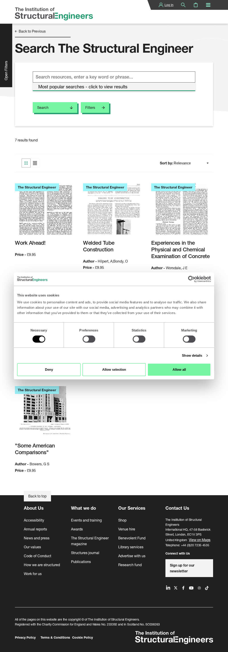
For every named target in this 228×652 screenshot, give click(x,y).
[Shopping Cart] (195, 5)
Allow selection (114, 369)
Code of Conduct (37, 556)
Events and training (86, 520)
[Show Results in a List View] (35, 163)
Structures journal (85, 553)
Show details (192, 355)
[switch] (89, 339)
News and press (36, 538)
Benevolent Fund (131, 538)
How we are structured (42, 565)
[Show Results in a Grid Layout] (26, 163)
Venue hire (126, 529)
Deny (49, 369)
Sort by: (167, 163)
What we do (83, 508)
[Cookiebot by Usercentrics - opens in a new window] (191, 279)
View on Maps (200, 540)
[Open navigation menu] (208, 5)
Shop (122, 520)
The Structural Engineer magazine (90, 541)
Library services (130, 547)
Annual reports (35, 529)
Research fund (130, 565)
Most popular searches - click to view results (82, 86)
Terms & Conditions (55, 637)
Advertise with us (131, 556)
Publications (81, 561)
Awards (77, 529)
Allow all (179, 369)
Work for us (33, 573)
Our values (32, 547)
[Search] (183, 5)
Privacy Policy (25, 637)
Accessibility (34, 520)
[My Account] (161, 5)
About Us (34, 508)
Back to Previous (32, 31)
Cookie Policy (82, 637)
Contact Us (177, 508)
